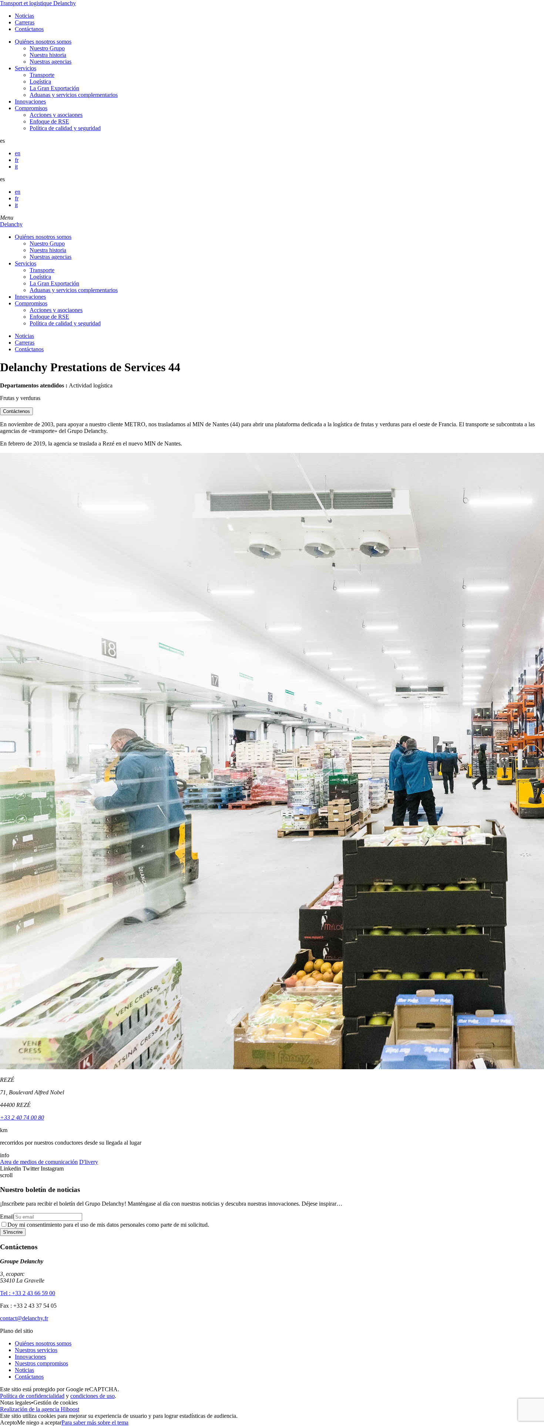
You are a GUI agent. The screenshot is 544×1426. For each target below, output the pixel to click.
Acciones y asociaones (56, 115)
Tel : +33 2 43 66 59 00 (27, 1293)
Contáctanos (29, 29)
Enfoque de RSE (49, 121)
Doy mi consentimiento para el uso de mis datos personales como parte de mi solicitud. (108, 1225)
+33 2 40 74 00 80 (22, 1117)
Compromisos (31, 108)
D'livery (88, 1162)
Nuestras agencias (50, 61)
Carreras (24, 22)
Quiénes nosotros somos (43, 41)
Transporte (42, 75)
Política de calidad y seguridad (65, 128)
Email (7, 1216)
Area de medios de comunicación (39, 1162)
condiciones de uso (92, 1396)
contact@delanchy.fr (24, 1318)
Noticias (24, 16)
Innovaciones (30, 101)
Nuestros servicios (36, 1350)
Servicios (25, 68)
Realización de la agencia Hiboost (39, 1409)
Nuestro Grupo (47, 48)
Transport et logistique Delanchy (38, 3)
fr (17, 160)
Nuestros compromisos (41, 1363)
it (16, 166)
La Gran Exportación (54, 88)
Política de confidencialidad (32, 1396)
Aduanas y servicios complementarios (74, 95)
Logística (40, 81)
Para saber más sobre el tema (94, 1422)
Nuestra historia (48, 55)
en (17, 153)
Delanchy (11, 224)
